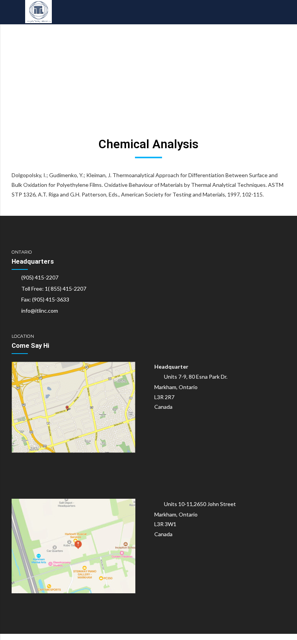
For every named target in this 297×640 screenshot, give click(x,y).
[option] (148, 72)
